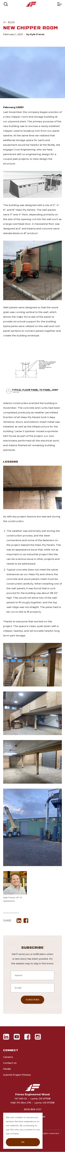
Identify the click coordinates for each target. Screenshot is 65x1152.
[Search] (6, 4)
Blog (11, 22)
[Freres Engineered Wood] (31, 4)
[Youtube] (17, 1037)
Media (7, 1068)
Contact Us (10, 1062)
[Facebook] (27, 1037)
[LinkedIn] (6, 1037)
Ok (23, 1142)
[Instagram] (38, 1037)
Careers (8, 1056)
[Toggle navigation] (59, 4)
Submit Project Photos (17, 1074)
